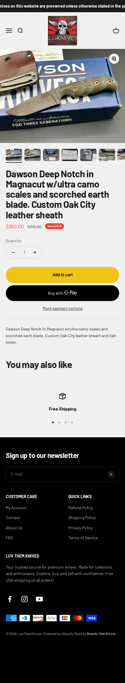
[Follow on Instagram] (24, 599)
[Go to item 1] (14, 156)
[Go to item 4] (70, 156)
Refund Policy (80, 507)
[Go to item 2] (32, 156)
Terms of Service (83, 537)
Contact (13, 517)
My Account (16, 507)
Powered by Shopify (58, 633)
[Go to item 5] (88, 156)
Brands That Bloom (101, 633)
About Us (14, 527)
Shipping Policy (82, 517)
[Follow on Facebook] (10, 599)
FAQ (9, 537)
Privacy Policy (80, 527)
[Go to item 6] (107, 156)
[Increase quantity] (35, 252)
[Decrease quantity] (13, 252)
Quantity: (14, 240)
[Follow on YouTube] (39, 599)
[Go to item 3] (51, 156)
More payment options (63, 308)
